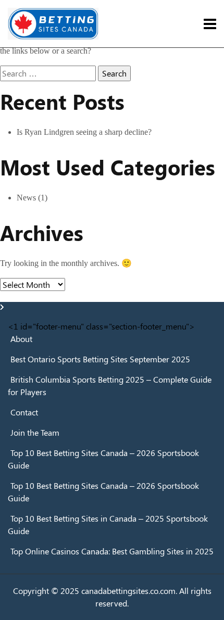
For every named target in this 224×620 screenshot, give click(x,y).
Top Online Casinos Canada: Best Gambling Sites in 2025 (112, 551)
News (26, 197)
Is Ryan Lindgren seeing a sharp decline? (84, 132)
